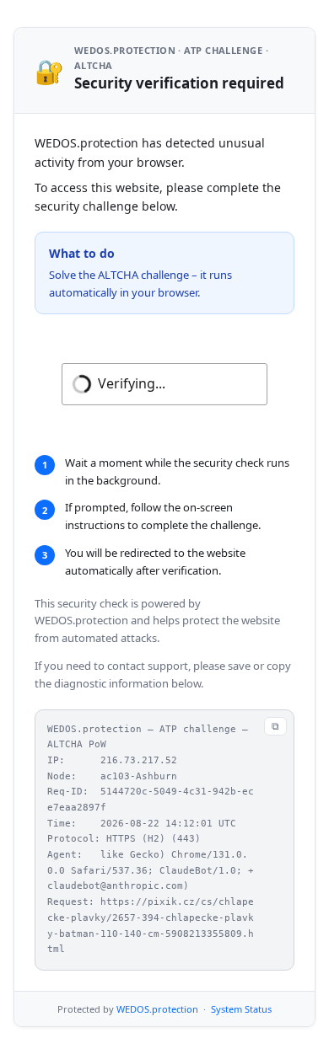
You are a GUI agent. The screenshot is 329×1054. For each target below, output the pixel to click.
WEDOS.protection (157, 1009)
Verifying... (131, 383)
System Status (241, 1009)
